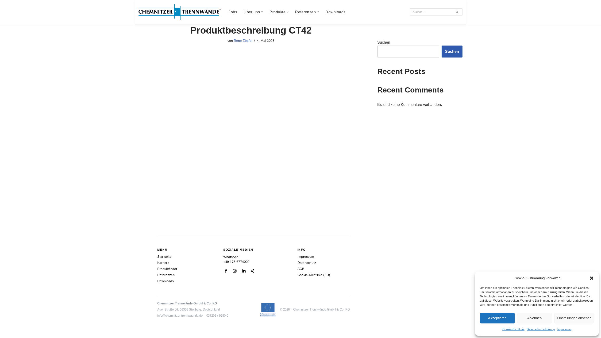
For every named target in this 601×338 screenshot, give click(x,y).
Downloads (335, 12)
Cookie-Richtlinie (513, 329)
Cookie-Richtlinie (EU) (313, 275)
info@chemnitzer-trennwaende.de (180, 315)
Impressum (564, 329)
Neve (143, 332)
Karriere (163, 263)
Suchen (383, 42)
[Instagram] (234, 270)
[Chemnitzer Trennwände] (180, 12)
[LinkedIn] (243, 270)
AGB (300, 269)
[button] (591, 278)
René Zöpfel (243, 40)
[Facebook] (225, 270)
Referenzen (166, 275)
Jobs (233, 12)
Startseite (164, 256)
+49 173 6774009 (236, 262)
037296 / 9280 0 (217, 315)
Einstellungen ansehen (574, 318)
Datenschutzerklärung (541, 329)
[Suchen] (457, 11)
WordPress (185, 332)
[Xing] (252, 270)
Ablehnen (534, 318)
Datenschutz (306, 263)
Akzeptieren (497, 318)
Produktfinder (167, 269)
